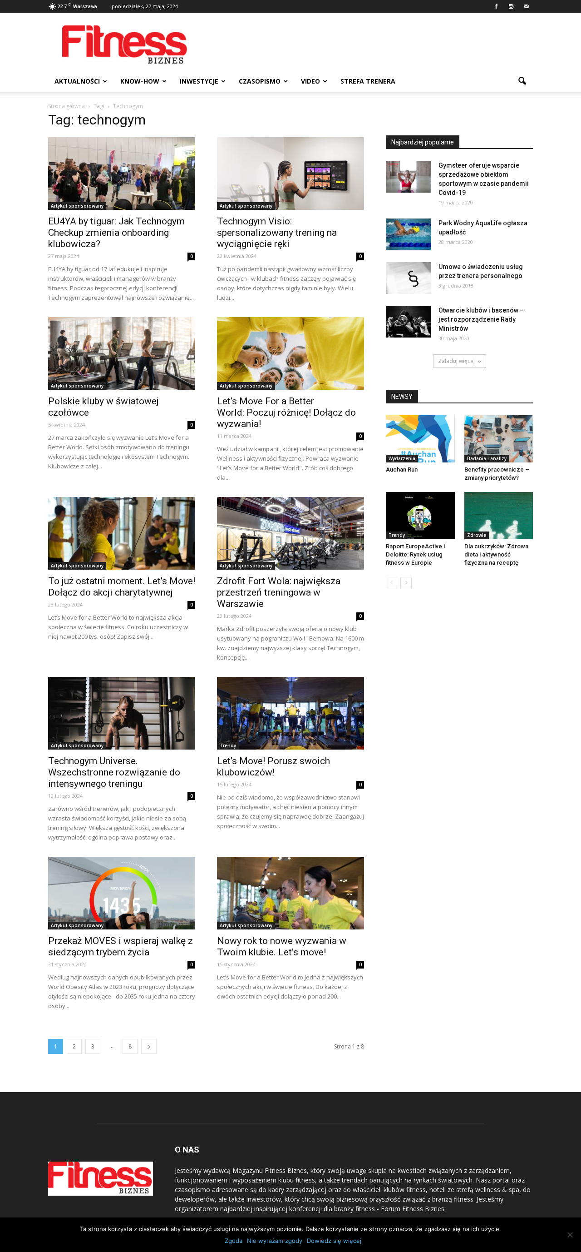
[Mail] (526, 6)
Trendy (228, 745)
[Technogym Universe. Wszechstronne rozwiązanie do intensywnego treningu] (121, 713)
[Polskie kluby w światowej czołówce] (121, 353)
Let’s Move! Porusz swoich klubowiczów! (273, 766)
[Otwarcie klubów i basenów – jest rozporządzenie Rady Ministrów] (408, 322)
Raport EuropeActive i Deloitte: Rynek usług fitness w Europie (415, 554)
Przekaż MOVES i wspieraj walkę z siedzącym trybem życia (120, 946)
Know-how (139, 81)
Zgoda (233, 1240)
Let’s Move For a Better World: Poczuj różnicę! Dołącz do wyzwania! (286, 412)
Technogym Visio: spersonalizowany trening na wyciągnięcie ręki (277, 232)
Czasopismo (260, 81)
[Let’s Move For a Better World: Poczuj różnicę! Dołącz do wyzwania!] (290, 353)
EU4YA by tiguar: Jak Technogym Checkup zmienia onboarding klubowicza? (116, 232)
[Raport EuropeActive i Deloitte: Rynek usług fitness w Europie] (420, 515)
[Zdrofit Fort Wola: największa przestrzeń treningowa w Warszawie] (290, 533)
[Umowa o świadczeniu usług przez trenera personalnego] (408, 278)
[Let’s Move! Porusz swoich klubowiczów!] (290, 713)
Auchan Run (402, 469)
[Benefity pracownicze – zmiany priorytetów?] (498, 438)
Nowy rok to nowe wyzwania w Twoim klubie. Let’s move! (281, 946)
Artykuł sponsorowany (77, 206)
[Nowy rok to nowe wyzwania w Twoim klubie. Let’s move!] (290, 893)
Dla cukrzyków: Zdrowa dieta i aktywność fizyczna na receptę (496, 554)
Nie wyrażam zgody (274, 1240)
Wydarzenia (402, 458)
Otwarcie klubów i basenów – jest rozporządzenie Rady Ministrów (481, 319)
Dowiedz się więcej (334, 1240)
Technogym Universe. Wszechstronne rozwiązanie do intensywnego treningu (114, 772)
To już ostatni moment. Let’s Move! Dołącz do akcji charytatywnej (121, 587)
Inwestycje (199, 81)
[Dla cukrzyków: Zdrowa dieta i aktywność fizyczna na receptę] (498, 515)
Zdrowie (476, 535)
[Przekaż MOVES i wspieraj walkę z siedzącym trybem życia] (121, 893)
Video (310, 81)
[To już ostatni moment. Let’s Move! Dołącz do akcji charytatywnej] (121, 533)
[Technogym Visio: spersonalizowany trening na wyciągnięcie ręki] (290, 173)
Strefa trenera (367, 81)
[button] (522, 81)
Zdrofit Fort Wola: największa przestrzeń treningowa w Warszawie (278, 592)
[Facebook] (496, 6)
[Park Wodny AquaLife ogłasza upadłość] (408, 234)
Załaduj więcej (456, 361)
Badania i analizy (487, 458)
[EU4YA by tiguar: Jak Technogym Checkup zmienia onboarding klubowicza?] (121, 173)
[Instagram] (511, 6)
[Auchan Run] (420, 438)
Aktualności (77, 81)
